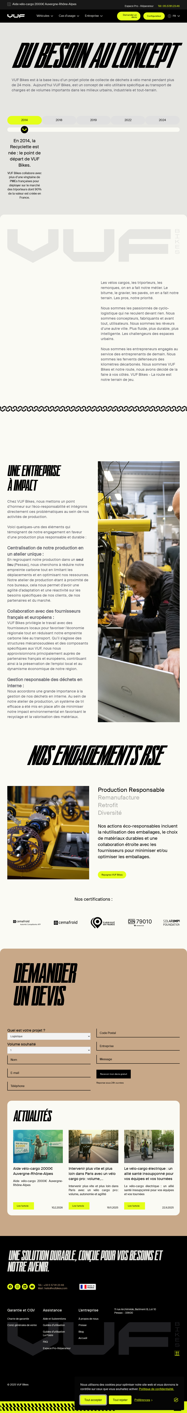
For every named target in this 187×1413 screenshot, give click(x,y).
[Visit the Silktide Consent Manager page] (176, 1400)
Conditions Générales (19, 1369)
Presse (83, 1325)
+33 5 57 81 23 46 (53, 1285)
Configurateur (154, 16)
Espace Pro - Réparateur (139, 6)
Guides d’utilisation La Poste (54, 1333)
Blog (81, 1331)
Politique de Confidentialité (77, 1369)
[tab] (24, 120)
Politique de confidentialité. (156, 1389)
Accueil (83, 1338)
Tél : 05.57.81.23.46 (169, 6)
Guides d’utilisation (54, 1325)
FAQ (45, 1341)
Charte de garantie (18, 1318)
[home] (16, 16)
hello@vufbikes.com (55, 1288)
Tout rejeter (120, 1400)
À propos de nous (88, 1318)
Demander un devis (130, 16)
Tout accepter (93, 1400)
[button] (45, 16)
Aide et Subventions (54, 1318)
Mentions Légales (47, 1369)
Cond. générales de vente (22, 1325)
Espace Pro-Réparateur (57, 1348)
